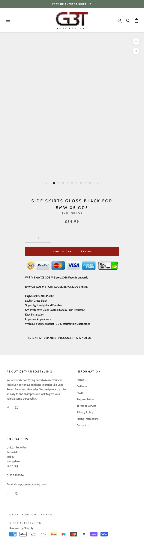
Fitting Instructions (87, 418)
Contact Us (83, 425)
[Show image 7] (81, 183)
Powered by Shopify (21, 528)
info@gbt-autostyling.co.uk (31, 484)
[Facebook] (8, 407)
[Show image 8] (85, 183)
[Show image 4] (67, 183)
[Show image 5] (72, 183)
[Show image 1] (54, 183)
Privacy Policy (85, 412)
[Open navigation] (8, 20)
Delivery (82, 386)
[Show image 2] (58, 183)
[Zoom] (136, 41)
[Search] (128, 20)
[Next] (97, 183)
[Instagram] (16, 407)
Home (80, 380)
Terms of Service (86, 405)
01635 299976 (15, 475)
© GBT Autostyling (25, 522)
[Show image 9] (90, 183)
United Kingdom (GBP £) (29, 514)
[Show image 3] (63, 183)
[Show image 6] (76, 183)
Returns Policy (85, 399)
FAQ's (80, 393)
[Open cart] (136, 20)
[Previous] (46, 183)
